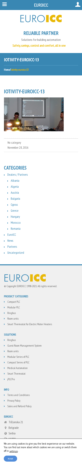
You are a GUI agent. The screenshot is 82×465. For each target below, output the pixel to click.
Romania (15, 228)
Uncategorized (15, 253)
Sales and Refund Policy (19, 406)
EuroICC (11, 234)
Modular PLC (13, 307)
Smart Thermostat (16, 373)
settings (13, 451)
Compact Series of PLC (18, 362)
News (10, 241)
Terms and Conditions (18, 395)
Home (7, 69)
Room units (13, 318)
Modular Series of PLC (18, 357)
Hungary (15, 216)
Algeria (15, 186)
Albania (15, 180)
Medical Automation (17, 368)
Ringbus (11, 313)
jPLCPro (11, 379)
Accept (10, 458)
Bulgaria (15, 198)
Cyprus (14, 204)
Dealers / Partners (17, 174)
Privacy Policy (13, 400)
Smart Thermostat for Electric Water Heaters (29, 324)
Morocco (16, 222)
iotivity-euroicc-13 (24, 91)
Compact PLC (13, 302)
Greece (15, 210)
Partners (12, 247)
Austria (15, 192)
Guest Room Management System (24, 345)
